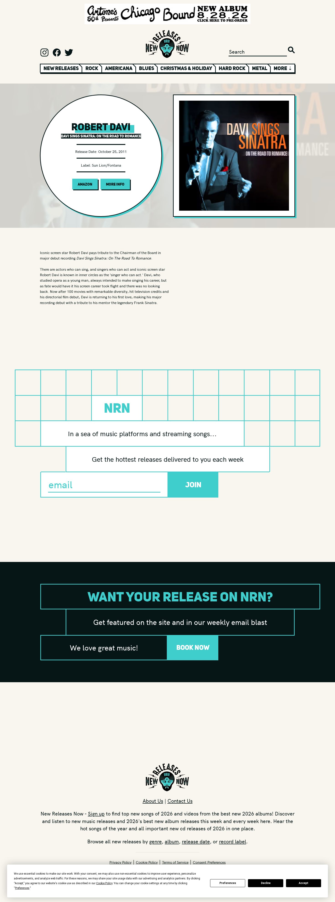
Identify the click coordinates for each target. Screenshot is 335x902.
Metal (259, 68)
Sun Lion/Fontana (106, 165)
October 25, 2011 (112, 151)
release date (196, 841)
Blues (146, 68)
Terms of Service (175, 862)
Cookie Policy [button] (104, 883)
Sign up (96, 813)
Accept (303, 883)
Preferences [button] (22, 888)
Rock (91, 68)
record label (232, 841)
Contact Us (180, 800)
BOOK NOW (193, 647)
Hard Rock (232, 68)
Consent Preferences (209, 862)
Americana (118, 68)
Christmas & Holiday (186, 68)
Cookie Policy (147, 862)
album (172, 841)
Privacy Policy (120, 862)
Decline (266, 883)
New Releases (61, 68)
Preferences (227, 883)
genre (155, 841)
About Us (153, 800)
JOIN (193, 484)
